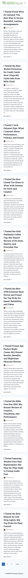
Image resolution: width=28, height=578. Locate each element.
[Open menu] (24, 3)
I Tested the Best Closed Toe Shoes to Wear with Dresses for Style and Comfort (14, 185)
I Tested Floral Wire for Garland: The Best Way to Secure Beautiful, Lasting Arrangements (14, 18)
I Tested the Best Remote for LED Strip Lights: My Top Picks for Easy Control (13, 520)
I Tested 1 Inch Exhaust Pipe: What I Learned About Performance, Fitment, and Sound (14, 131)
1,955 (17, 564)
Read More (8, 56)
